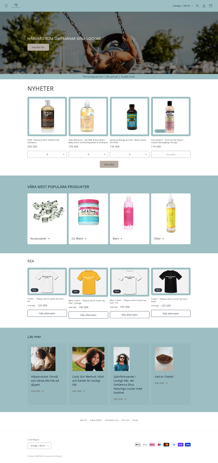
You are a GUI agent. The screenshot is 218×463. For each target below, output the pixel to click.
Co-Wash (77, 238)
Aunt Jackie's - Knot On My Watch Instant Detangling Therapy (167, 141)
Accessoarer (38, 238)
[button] (6, 6)
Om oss (125, 420)
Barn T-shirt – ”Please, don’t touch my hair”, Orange (87, 301)
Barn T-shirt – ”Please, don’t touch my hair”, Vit (128, 301)
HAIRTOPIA (39, 456)
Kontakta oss (112, 420)
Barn (116, 238)
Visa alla (109, 164)
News (135, 420)
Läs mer (36, 391)
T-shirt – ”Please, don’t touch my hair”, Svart (169, 300)
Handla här (38, 47)
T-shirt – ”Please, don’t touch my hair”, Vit (45, 300)
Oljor (157, 238)
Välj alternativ (47, 313)
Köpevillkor (96, 420)
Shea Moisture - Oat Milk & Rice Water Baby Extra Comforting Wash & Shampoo (88, 141)
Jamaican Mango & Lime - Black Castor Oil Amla (128, 141)
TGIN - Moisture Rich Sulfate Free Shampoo (43, 141)
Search (83, 420)
